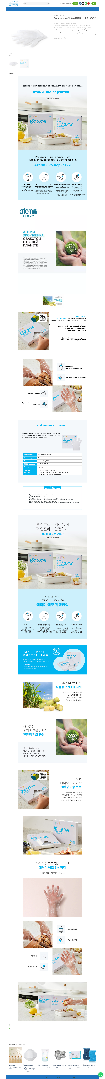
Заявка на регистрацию (53, 9)
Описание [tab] (11, 73)
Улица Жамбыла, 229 (31, 1077)
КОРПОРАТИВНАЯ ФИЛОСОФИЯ (30, 9)
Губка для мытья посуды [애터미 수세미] (89, 1066)
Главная (56, 15)
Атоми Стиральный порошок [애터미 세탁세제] (44, 1066)
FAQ (68, 9)
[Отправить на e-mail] (83, 3)
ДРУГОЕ (62, 15)
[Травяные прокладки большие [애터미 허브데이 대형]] (74, 1055)
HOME (10, 9)
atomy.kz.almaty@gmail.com (72, 1077)
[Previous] (11, 35)
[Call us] (86, 3)
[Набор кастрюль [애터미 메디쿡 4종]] (60, 1055)
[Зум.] (10, 54)
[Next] (48, 35)
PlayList (73, 9)
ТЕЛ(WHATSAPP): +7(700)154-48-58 (56, 1077)
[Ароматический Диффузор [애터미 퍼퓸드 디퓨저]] (15, 1055)
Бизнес (42, 9)
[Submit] (48, 3)
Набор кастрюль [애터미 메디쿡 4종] (59, 1066)
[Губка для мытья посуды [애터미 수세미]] (89, 1055)
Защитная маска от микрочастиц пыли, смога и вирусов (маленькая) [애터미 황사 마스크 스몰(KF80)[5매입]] (30, 1068)
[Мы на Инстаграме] (80, 3)
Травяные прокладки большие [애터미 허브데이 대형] (74, 1067)
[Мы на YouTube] (88, 3)
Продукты (16, 9)
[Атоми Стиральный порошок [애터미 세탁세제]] (45, 1055)
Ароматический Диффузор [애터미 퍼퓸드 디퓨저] (15, 1067)
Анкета (64, 9)
